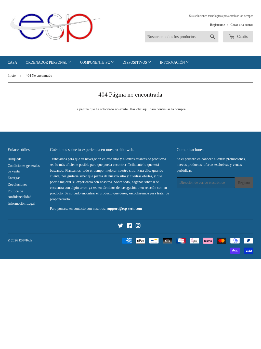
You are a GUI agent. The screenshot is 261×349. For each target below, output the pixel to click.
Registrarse (217, 25)
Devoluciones (17, 185)
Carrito (242, 36)
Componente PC (95, 62)
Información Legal (21, 203)
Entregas (14, 178)
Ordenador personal (47, 62)
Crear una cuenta (241, 25)
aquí (145, 109)
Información (173, 62)
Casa (12, 62)
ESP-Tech (25, 240)
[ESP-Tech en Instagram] (138, 226)
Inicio (12, 75)
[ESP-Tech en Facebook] (129, 226)
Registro (244, 183)
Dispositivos (135, 62)
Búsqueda (14, 159)
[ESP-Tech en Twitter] (120, 226)
